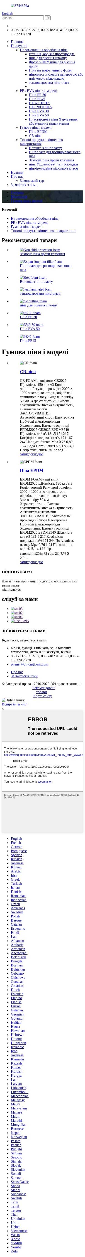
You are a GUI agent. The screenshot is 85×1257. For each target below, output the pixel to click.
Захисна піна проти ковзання (51, 160)
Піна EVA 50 (39, 115)
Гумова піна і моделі (35, 127)
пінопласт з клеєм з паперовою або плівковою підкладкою (56, 76)
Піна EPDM (38, 131)
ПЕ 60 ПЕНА (39, 103)
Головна (17, 42)
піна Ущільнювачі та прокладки (53, 164)
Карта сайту (42, 696)
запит (24, 454)
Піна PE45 (37, 99)
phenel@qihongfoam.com (29, 26)
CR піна (35, 136)
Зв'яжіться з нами (24, 185)
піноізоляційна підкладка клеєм (53, 168)
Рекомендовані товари (43, 690)
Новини (17, 172)
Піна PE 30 (37, 95)
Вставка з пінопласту (45, 148)
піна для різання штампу (48, 58)
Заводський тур (32, 180)
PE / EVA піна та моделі (38, 91)
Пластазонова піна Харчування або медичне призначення (53, 121)
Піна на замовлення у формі (50, 70)
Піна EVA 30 (39, 111)
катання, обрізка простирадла (52, 54)
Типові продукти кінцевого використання (41, 142)
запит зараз (10, 585)
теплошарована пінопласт (49, 82)
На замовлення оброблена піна (44, 50)
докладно (36, 454)
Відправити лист (15, 704)
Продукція (19, 46)
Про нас (17, 176)
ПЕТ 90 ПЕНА (40, 107)
